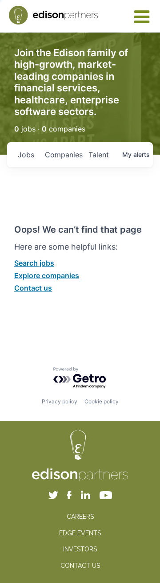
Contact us (33, 287)
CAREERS (80, 516)
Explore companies (46, 275)
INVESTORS (80, 549)
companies (63, 154)
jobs (26, 154)
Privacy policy (59, 401)
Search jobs (34, 263)
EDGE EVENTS (80, 533)
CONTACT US (80, 565)
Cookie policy (101, 401)
